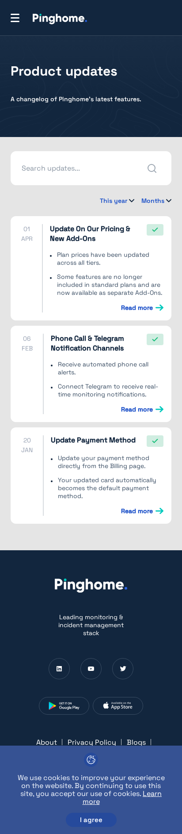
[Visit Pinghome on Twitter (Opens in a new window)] (122, 668)
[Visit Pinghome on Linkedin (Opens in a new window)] (59, 668)
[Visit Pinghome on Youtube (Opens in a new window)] (91, 668)
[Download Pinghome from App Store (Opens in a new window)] (118, 706)
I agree (91, 819)
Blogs (136, 742)
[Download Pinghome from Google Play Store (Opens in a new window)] (64, 706)
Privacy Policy (92, 742)
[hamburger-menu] (15, 17)
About (46, 742)
